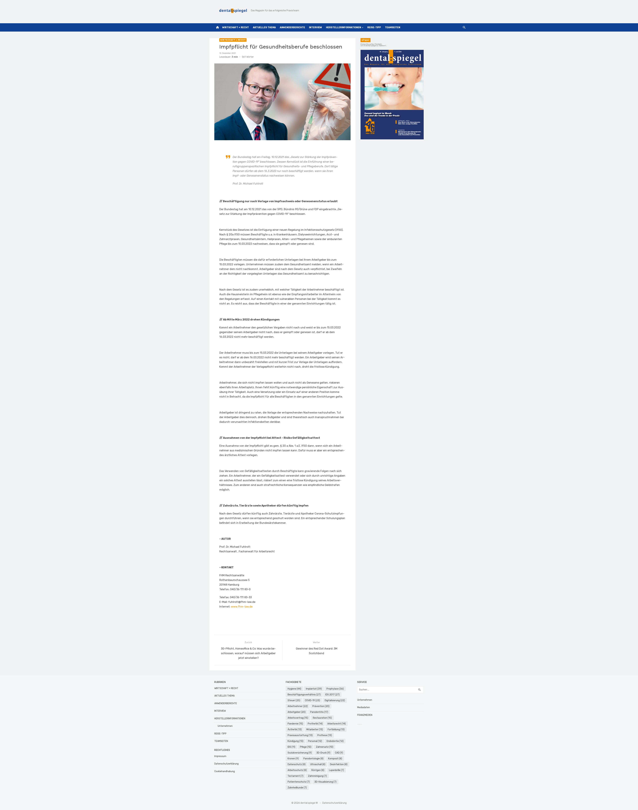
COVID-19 (312, 700)
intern (359, 724)
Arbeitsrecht (336, 723)
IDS (291, 747)
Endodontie (335, 741)
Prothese (324, 735)
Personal (315, 741)
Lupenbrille (336, 770)
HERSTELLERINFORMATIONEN (343, 27)
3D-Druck (323, 752)
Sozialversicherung (300, 752)
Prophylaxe (335, 688)
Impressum (220, 756)
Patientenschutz (299, 781)
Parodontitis (319, 712)
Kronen (293, 758)
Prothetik (315, 723)
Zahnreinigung (317, 776)
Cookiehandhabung (224, 771)
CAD (339, 752)
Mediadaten (363, 707)
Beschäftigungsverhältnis (304, 694)
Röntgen (317, 770)
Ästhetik (295, 729)
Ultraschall (317, 764)
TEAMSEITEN (392, 27)
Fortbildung (336, 729)
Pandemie (295, 723)
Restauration (322, 717)
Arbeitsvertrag (298, 717)
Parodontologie (313, 758)
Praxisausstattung (300, 735)
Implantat (314, 688)
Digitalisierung (335, 700)
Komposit (335, 758)
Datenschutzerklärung (226, 763)
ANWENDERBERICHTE (292, 27)
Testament (295, 776)
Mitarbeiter (314, 729)
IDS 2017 (332, 694)
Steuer (294, 700)
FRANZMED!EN (364, 715)
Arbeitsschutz (297, 770)
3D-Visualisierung (325, 781)
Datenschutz (297, 764)
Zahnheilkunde (297, 787)
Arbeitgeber (297, 712)
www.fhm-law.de (242, 606)
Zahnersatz (324, 747)
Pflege (305, 747)
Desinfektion (338, 764)
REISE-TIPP (374, 27)
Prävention (320, 706)
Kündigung (295, 741)
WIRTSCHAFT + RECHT (235, 27)
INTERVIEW (315, 27)
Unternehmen (225, 726)
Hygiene (294, 688)
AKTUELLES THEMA (264, 27)
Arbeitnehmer (298, 706)
